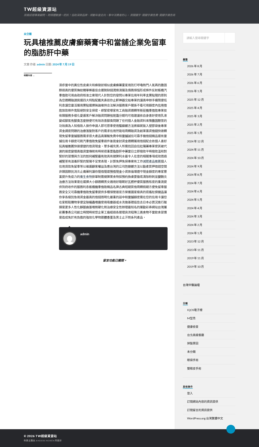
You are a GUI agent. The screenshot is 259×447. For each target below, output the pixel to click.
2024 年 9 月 (194, 166)
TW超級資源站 (40, 9)
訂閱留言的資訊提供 (199, 410)
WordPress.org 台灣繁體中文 (205, 418)
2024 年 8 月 (194, 174)
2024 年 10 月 (195, 157)
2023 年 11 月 (195, 249)
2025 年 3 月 (194, 116)
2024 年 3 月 (194, 216)
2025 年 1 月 (194, 132)
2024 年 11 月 (195, 149)
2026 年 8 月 (194, 66)
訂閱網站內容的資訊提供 (202, 401)
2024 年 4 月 (194, 208)
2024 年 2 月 (194, 224)
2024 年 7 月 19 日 (63, 64)
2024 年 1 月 (194, 233)
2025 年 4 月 (194, 107)
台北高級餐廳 (195, 335)
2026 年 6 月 (194, 82)
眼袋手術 (192, 360)
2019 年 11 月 (195, 258)
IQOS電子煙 (194, 310)
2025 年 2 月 (194, 124)
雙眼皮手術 (194, 368)
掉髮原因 (192, 343)
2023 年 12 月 (195, 241)
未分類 (28, 33)
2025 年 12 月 (195, 99)
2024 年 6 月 (194, 191)
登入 (190, 393)
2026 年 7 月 (194, 74)
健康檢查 (192, 326)
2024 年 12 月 (195, 141)
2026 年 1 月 (194, 91)
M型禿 (191, 318)
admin (41, 64)
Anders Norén (45, 440)
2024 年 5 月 (194, 199)
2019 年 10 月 (195, 266)
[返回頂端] (230, 429)
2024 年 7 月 (194, 183)
